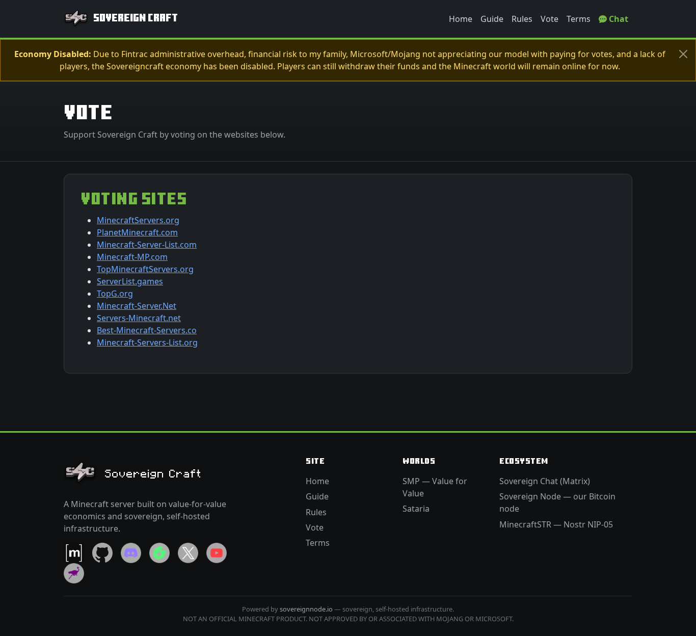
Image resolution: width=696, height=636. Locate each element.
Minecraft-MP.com (132, 256)
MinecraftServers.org (138, 220)
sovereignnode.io (306, 609)
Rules (522, 18)
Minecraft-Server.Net (136, 305)
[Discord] (131, 552)
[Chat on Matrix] (74, 552)
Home (460, 18)
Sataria (416, 508)
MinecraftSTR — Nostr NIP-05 (556, 524)
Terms (579, 18)
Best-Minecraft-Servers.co (147, 330)
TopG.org (115, 293)
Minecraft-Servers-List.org (147, 342)
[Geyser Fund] (159, 552)
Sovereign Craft (135, 18)
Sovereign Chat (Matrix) (544, 481)
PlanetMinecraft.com (137, 232)
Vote (549, 18)
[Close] (683, 54)
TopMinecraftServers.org (145, 269)
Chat (617, 18)
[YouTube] (216, 552)
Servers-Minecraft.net (139, 318)
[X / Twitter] (188, 552)
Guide (491, 18)
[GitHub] (102, 552)
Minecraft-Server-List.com (147, 244)
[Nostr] (74, 572)
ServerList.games (130, 281)
